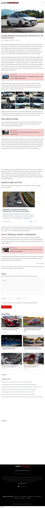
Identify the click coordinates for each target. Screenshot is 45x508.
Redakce (17, 470)
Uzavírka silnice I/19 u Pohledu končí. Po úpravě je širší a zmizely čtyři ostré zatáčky (18, 394)
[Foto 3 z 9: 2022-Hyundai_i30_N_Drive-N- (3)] (37, 94)
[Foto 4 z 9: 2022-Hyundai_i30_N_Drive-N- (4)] (8, 100)
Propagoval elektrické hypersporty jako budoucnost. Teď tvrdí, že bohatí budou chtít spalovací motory (21, 386)
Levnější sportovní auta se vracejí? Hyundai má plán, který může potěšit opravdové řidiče (19, 384)
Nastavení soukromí (17, 473)
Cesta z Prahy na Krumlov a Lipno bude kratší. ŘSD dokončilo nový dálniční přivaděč (18, 391)
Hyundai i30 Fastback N (13, 266)
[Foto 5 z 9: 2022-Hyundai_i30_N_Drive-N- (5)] (22, 100)
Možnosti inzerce (26, 470)
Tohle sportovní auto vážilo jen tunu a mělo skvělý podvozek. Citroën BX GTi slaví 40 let (19, 389)
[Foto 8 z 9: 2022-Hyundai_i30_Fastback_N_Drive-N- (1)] (22, 106)
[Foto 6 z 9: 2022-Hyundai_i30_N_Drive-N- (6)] (37, 100)
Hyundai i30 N (36, 266)
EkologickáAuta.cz (38, 496)
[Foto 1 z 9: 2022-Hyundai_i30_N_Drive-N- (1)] (8, 94)
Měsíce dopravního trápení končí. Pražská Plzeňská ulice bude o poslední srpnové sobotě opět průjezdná (22, 396)
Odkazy (20, 470)
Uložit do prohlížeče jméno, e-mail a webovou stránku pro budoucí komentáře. (20, 302)
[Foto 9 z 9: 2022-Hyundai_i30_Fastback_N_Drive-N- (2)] (37, 106)
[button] (44, 2)
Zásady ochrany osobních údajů (26, 473)
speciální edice (20, 268)
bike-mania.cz (17, 496)
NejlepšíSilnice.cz (31, 496)
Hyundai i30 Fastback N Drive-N (26, 266)
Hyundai (6, 266)
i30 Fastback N (10, 268)
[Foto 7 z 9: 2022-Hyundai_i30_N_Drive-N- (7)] (8, 106)
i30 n (15, 268)
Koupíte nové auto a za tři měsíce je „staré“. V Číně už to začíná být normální (17, 382)
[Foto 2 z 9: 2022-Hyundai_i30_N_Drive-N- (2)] (22, 94)
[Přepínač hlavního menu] (41, 3)
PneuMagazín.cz (24, 496)
